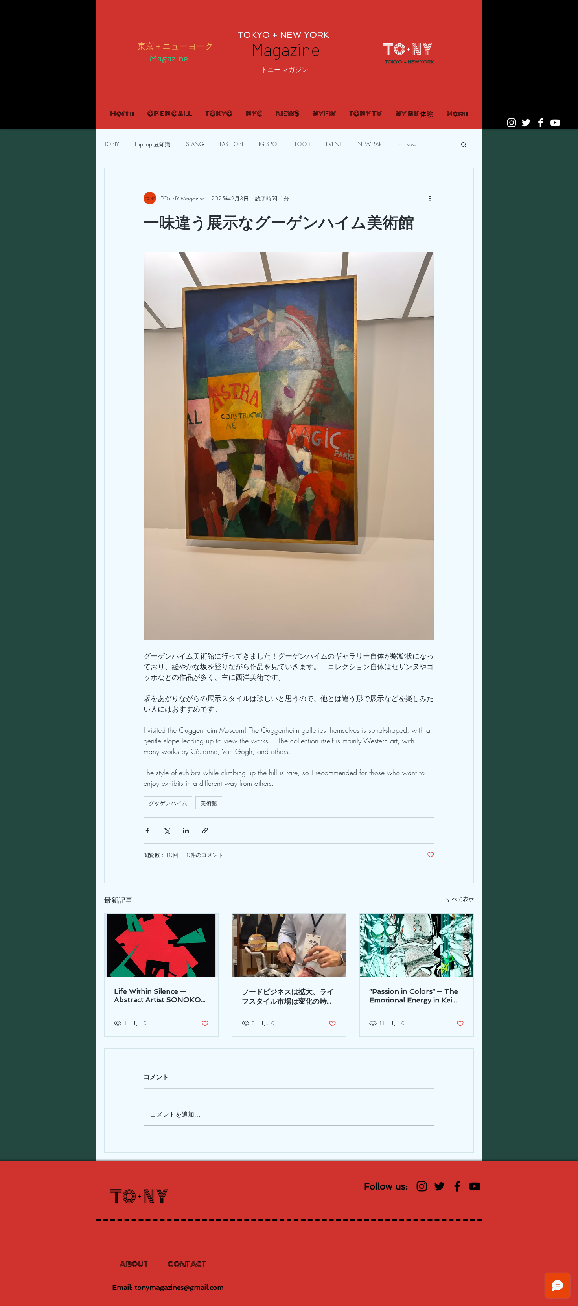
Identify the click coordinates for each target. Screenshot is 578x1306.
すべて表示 (460, 899)
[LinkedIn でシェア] (186, 830)
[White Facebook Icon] (541, 123)
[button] (284, 69)
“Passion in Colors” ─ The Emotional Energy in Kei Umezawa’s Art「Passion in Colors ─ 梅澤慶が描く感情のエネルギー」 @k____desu (415, 995)
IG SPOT (269, 144)
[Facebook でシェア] (147, 830)
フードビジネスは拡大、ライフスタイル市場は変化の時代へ (288, 997)
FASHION (231, 144)
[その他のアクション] (429, 198)
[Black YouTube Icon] (475, 1186)
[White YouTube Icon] (555, 123)
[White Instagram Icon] (511, 123)
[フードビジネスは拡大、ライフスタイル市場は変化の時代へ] (289, 945)
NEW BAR (369, 144)
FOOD (302, 144)
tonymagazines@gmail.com (179, 1287)
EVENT (334, 144)
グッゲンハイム (168, 803)
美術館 (209, 803)
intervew (407, 144)
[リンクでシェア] (205, 830)
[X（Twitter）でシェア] (166, 830)
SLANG (195, 144)
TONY (111, 144)
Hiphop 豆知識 (152, 144)
